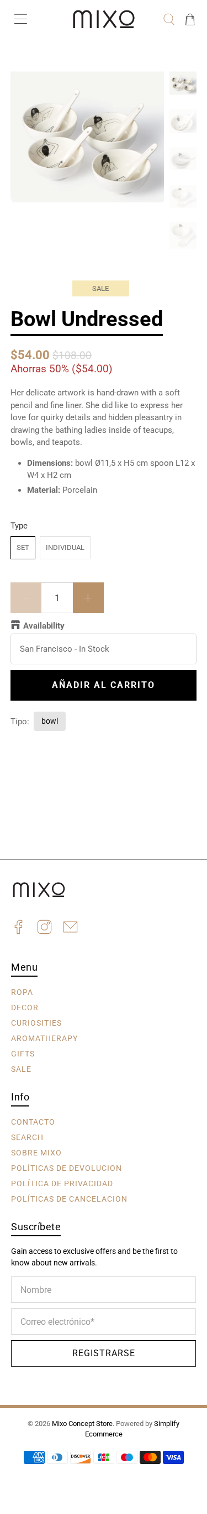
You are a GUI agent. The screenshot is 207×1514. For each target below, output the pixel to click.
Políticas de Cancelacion (69, 1198)
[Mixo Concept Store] (104, 19)
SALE (21, 1068)
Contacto (33, 1121)
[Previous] (28, 89)
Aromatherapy (44, 1037)
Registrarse (103, 1353)
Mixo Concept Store (82, 1423)
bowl (49, 721)
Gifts (23, 1053)
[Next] (146, 89)
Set (23, 547)
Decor (25, 1007)
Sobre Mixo (36, 1152)
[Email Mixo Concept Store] (70, 929)
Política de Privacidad (62, 1183)
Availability (44, 626)
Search (27, 1136)
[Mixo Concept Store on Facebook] (18, 929)
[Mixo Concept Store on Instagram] (44, 929)
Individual (65, 547)
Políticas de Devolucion (66, 1167)
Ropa (22, 991)
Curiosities (36, 1022)
